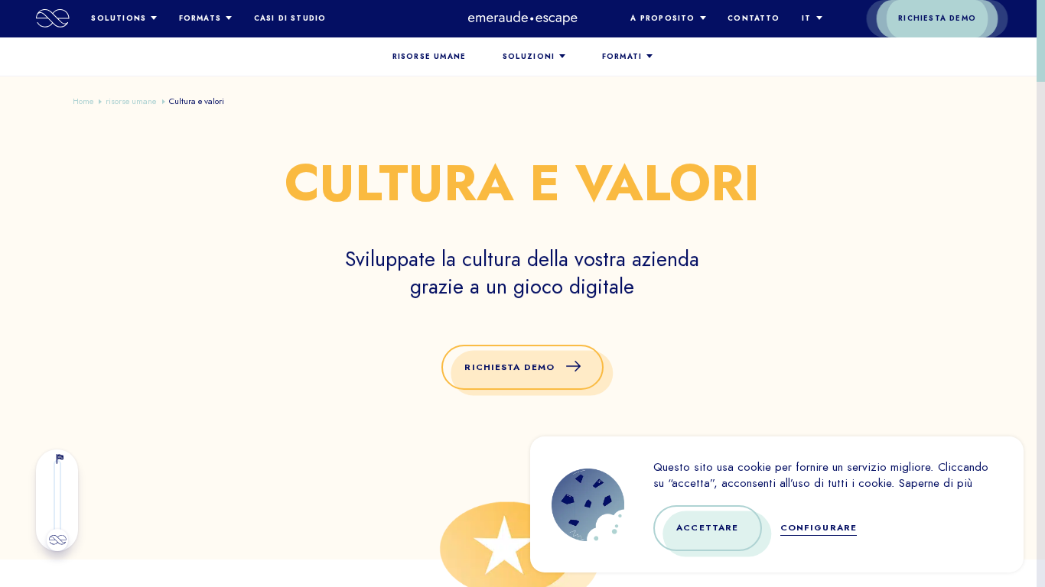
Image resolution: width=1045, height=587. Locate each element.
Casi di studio (290, 18)
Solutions (118, 18)
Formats (200, 18)
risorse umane (429, 56)
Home (83, 101)
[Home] (53, 18)
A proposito (662, 18)
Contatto (754, 18)
